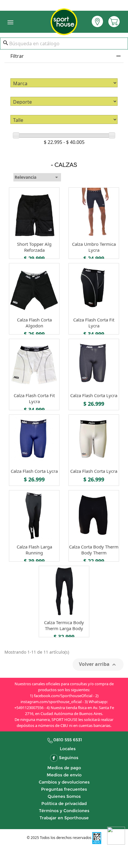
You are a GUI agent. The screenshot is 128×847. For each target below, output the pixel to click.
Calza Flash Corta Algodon (34, 323)
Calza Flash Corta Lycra (93, 395)
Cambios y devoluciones (64, 782)
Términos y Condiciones (64, 810)
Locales (68, 748)
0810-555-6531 (64, 4)
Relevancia (37, 177)
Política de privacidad (64, 803)
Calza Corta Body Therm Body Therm (93, 550)
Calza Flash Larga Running (34, 550)
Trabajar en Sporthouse (64, 817)
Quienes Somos (64, 796)
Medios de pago (64, 767)
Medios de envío (64, 775)
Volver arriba (98, 664)
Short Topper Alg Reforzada (34, 247)
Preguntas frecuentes (64, 789)
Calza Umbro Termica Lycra (94, 247)
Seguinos (68, 757)
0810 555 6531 (67, 739)
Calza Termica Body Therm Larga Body (64, 625)
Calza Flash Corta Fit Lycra (93, 323)
